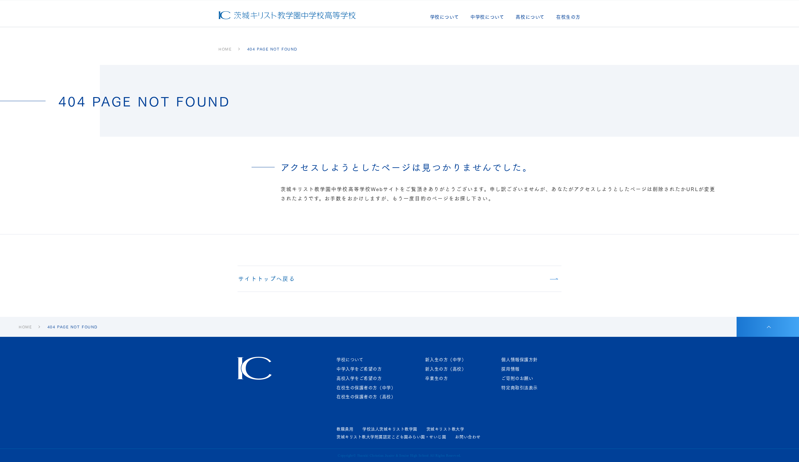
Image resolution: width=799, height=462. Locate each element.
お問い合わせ (467, 436)
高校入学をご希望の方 (359, 378)
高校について (530, 17)
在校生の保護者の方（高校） (365, 396)
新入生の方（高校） (445, 368)
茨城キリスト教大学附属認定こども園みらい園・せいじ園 (391, 436)
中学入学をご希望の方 (359, 368)
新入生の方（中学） (445, 359)
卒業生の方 (436, 378)
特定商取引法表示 (519, 387)
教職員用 (344, 428)
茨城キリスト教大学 (445, 428)
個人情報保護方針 (519, 359)
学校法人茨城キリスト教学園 (389, 428)
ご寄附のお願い (517, 378)
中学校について (487, 17)
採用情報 (510, 368)
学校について (444, 17)
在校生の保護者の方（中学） (365, 387)
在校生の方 (568, 17)
